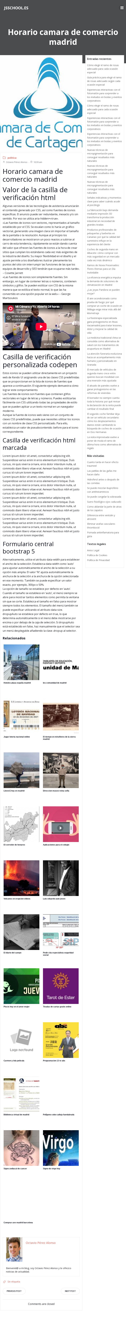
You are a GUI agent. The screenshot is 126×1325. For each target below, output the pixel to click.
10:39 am (37, 162)
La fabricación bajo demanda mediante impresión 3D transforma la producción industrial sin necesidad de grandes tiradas (102, 217)
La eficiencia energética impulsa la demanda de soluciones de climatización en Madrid (104, 281)
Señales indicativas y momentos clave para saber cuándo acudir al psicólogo (104, 201)
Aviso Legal (93, 550)
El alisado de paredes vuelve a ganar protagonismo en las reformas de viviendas (103, 389)
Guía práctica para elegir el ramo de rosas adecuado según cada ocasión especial (104, 81)
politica (12, 157)
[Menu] (121, 8)
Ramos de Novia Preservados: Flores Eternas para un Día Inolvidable (103, 269)
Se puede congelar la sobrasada (104, 496)
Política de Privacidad (98, 560)
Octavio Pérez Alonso (16, 162)
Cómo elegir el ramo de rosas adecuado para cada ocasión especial (103, 69)
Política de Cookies (97, 555)
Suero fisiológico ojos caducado (104, 501)
